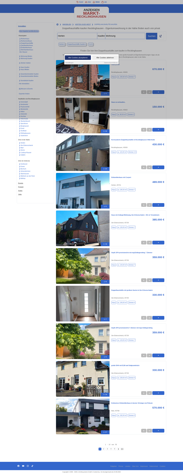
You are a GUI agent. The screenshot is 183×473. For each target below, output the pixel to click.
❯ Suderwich (23, 135)
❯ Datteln (22, 155)
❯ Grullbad (22, 131)
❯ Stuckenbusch (24, 121)
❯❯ (122, 449)
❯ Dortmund (23, 164)
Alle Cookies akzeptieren (78, 58)
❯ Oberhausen (24, 174)
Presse (121, 466)
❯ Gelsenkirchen (24, 171)
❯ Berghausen (24, 126)
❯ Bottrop (22, 178)
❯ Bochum (22, 169)
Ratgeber (113, 466)
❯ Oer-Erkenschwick (26, 145)
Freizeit (20, 187)
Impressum (144, 466)
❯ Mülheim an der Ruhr (27, 176)
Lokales (127, 466)
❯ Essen (22, 166)
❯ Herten (22, 143)
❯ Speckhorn (23, 123)
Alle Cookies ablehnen (105, 58)
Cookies (162, 466)
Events (20, 183)
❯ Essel (21, 128)
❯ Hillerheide (23, 119)
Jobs (20, 194)
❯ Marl (21, 148)
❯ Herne (22, 150)
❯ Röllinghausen (24, 133)
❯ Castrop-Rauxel (25, 152)
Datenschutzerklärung (111, 62)
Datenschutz (154, 466)
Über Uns (135, 466)
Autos (20, 191)
